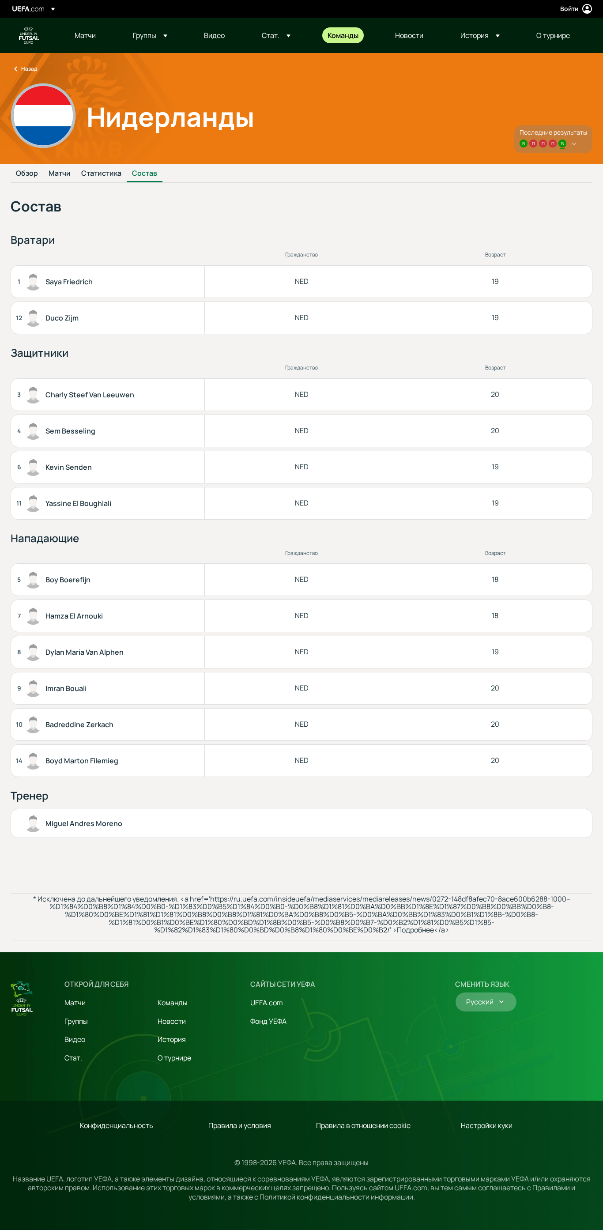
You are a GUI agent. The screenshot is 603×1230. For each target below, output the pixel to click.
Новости (172, 1021)
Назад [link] (29, 68)
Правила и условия (239, 1125)
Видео (74, 1039)
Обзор (27, 173)
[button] (150, 35)
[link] (85, 35)
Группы (76, 1021)
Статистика (101, 173)
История (172, 1039)
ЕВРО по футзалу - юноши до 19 (29, 35)
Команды (173, 1002)
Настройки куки (487, 1125)
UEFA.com (266, 1002)
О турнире (174, 1058)
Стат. (73, 1058)
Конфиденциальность (116, 1125)
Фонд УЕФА (268, 1021)
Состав (144, 173)
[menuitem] (93, 35)
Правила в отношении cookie (363, 1125)
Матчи (60, 173)
